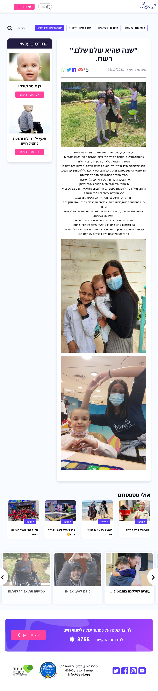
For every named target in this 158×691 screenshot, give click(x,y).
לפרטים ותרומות (29, 94)
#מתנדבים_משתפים (50, 28)
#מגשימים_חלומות (80, 28)
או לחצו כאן (31, 634)
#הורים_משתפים (108, 28)
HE (43, 7)
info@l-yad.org (79, 674)
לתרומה (22, 7)
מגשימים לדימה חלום (137, 530)
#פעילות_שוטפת (135, 28)
